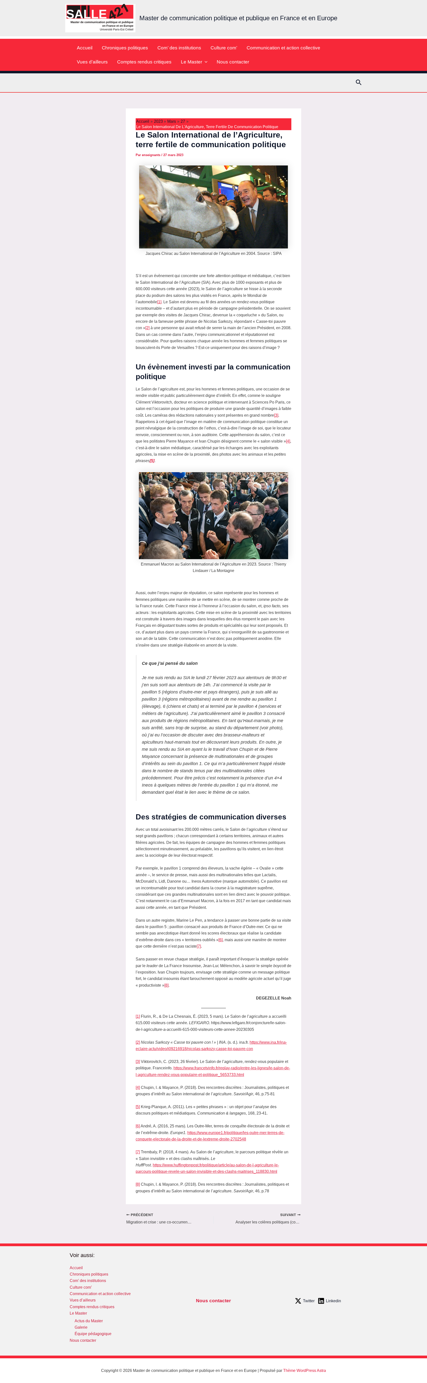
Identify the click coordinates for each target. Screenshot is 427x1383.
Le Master (191, 61)
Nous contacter (233, 61)
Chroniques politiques (125, 47)
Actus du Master (89, 1321)
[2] (147, 328)
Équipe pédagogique (93, 1334)
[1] (159, 302)
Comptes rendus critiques (144, 61)
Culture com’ (224, 47)
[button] (204, 62)
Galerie (81, 1327)
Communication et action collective (283, 47)
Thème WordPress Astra (304, 1370)
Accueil (84, 47)
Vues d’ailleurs (92, 61)
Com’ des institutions (179, 47)
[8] (166, 985)
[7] (199, 946)
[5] (138, 1107)
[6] (220, 940)
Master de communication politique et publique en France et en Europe (238, 18)
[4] (288, 441)
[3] (276, 415)
